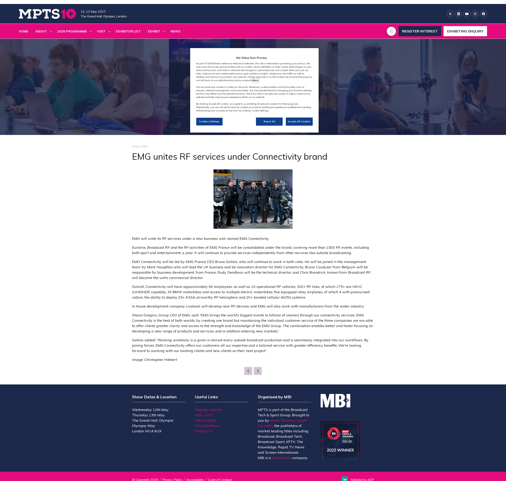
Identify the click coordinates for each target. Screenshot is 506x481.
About (41, 31)
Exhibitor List (128, 31)
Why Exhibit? (206, 420)
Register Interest (208, 409)
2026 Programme (72, 31)
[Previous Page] (248, 371)
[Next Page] (258, 371)
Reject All (269, 121)
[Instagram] (475, 13)
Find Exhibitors (207, 425)
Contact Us (204, 431)
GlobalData (281, 457)
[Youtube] (466, 13)
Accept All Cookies (299, 121)
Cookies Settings (209, 121)
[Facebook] (483, 13)
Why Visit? (204, 415)
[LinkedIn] (458, 13)
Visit (101, 31)
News (175, 31)
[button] (391, 31)
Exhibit (154, 31)
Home (23, 31)
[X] (450, 13)
